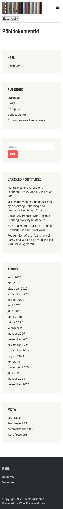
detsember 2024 (19, 339)
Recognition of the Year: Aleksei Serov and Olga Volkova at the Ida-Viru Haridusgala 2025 (31, 240)
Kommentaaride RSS (21, 429)
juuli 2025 (14, 305)
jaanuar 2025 (16, 333)
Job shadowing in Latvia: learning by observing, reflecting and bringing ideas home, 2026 (30, 206)
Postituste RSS (17, 423)
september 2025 (19, 294)
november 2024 (18, 345)
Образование (17, 114)
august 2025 (16, 299)
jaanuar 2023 (16, 378)
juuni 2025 (15, 311)
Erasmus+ (14, 97)
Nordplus (14, 109)
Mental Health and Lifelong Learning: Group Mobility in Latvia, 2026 (30, 192)
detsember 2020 (19, 384)
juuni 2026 (15, 277)
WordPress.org (17, 434)
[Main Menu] (57, 8)
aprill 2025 (15, 316)
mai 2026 (14, 283)
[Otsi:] (31, 147)
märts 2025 (15, 322)
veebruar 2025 (17, 328)
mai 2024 (14, 361)
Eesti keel (8, 476)
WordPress (26, 503)
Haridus (13, 103)
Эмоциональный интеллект (26, 120)
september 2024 (19, 350)
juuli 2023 (14, 373)
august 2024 (16, 356)
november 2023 (18, 367)
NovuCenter (36, 499)
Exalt (43, 503)
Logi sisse (14, 417)
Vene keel (8, 482)
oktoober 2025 (18, 288)
